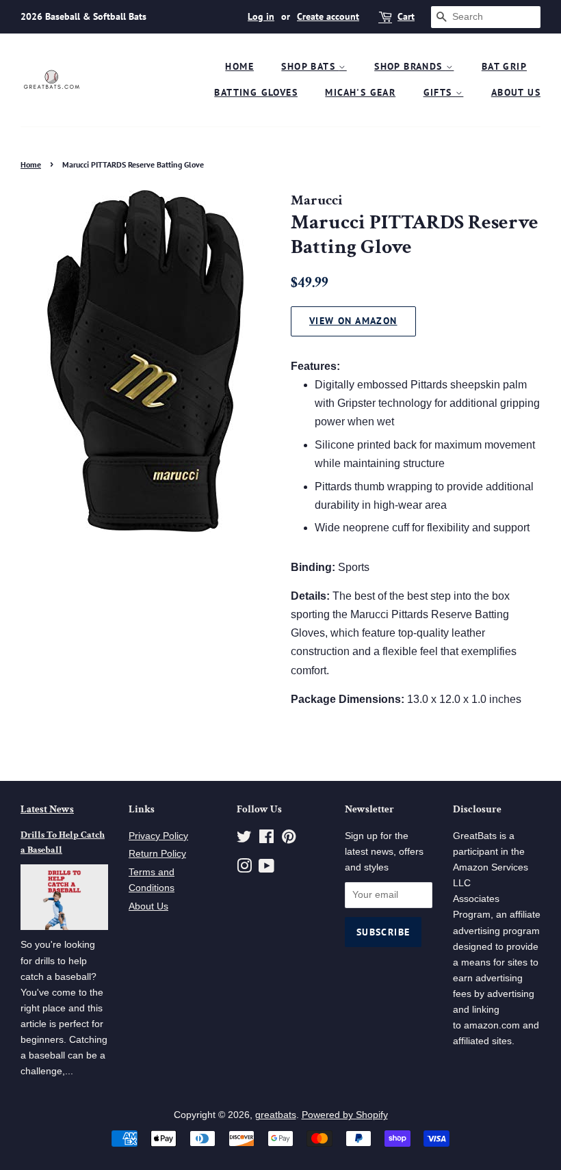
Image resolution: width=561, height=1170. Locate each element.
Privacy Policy (158, 836)
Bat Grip (504, 66)
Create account (328, 16)
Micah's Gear (360, 92)
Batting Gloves (256, 92)
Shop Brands (410, 66)
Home (239, 66)
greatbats (275, 1115)
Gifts (439, 92)
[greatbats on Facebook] (266, 839)
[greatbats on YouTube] (266, 869)
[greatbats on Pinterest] (288, 839)
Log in (261, 16)
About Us (515, 92)
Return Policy (157, 854)
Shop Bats (310, 66)
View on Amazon (353, 321)
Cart (406, 16)
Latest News (47, 809)
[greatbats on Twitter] (244, 839)
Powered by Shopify (345, 1115)
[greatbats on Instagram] (244, 869)
